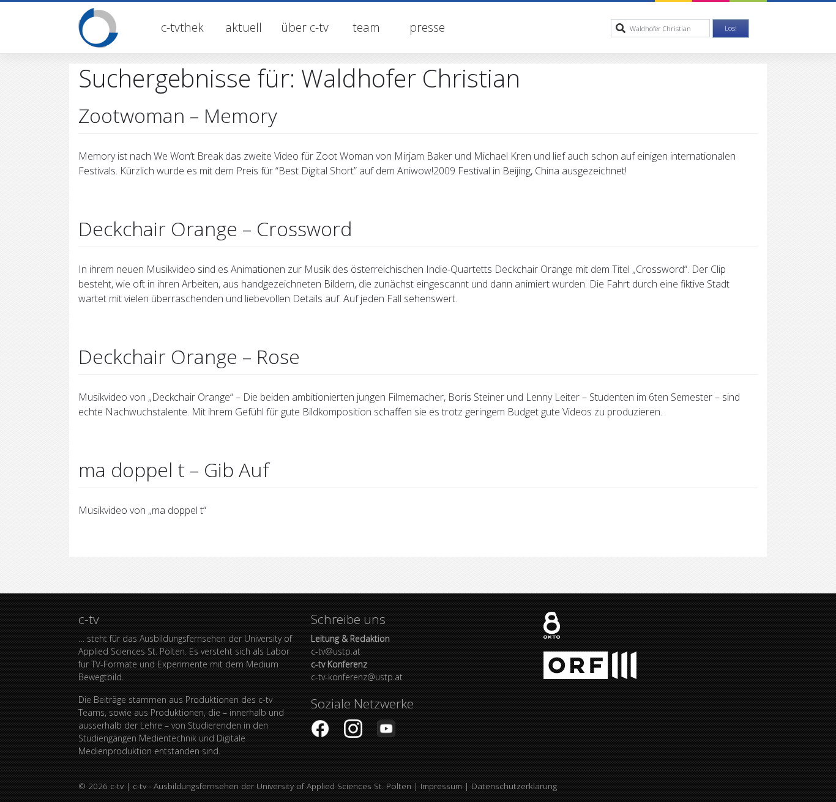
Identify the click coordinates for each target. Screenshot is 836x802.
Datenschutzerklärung (514, 786)
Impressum (441, 786)
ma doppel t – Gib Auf (173, 469)
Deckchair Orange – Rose (189, 356)
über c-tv (305, 27)
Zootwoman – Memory (177, 115)
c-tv (117, 786)
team (366, 27)
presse (427, 27)
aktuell (243, 27)
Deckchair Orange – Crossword (215, 228)
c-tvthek (182, 27)
